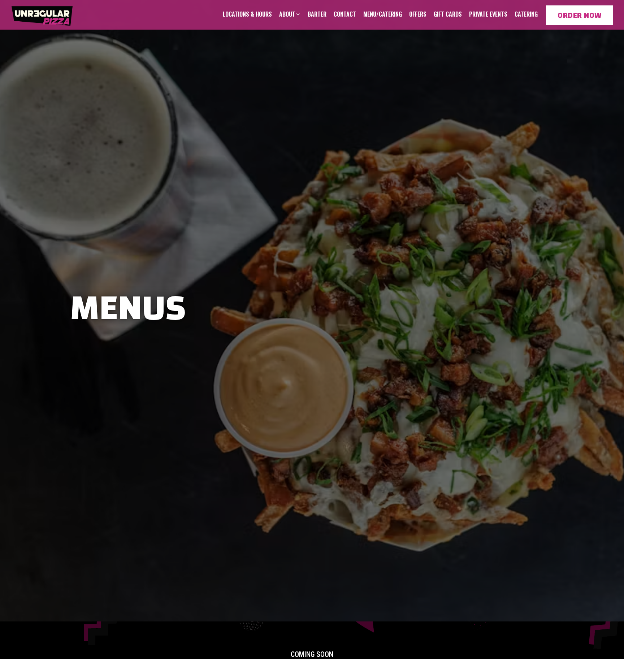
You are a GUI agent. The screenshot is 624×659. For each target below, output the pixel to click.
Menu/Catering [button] (382, 14)
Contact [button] (345, 14)
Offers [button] (417, 14)
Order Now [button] (580, 15)
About (290, 13)
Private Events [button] (488, 14)
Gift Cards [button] (448, 14)
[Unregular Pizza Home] (42, 14)
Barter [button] (317, 14)
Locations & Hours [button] (247, 14)
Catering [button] (526, 14)
